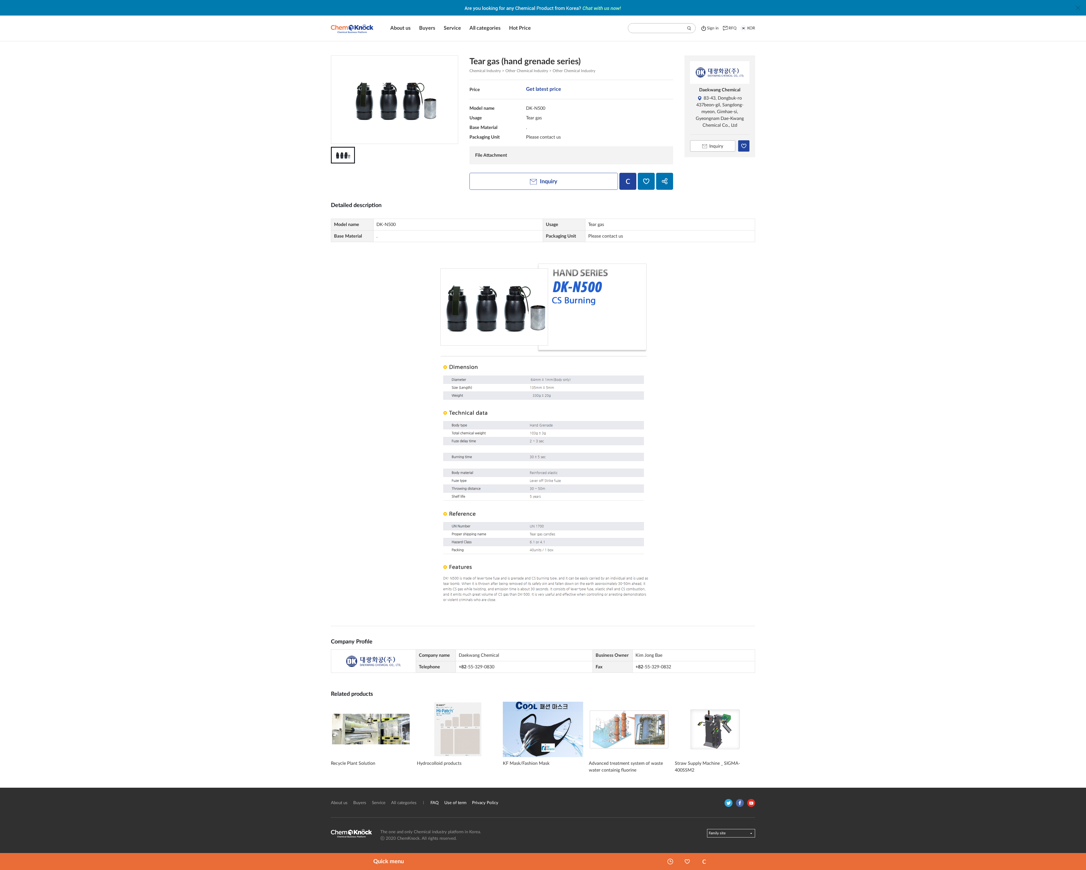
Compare (704, 861)
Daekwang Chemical (719, 90)
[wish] (646, 181)
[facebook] (740, 803)
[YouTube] (751, 803)
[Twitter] (728, 803)
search (689, 28)
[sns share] (664, 181)
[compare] (627, 181)
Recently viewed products (670, 861)
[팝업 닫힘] (1078, 8)
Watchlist (687, 861)
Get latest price (543, 89)
